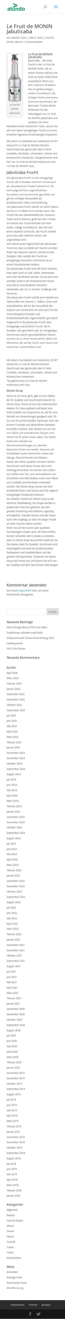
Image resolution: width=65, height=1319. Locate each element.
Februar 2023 (14, 870)
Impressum (17, 1304)
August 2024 (14, 774)
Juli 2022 (11, 907)
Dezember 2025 (16, 694)
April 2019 (12, 1115)
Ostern (10, 1231)
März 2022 (13, 928)
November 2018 (16, 1142)
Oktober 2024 (14, 763)
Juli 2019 (11, 1099)
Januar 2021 (13, 1003)
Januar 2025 (13, 747)
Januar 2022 (13, 939)
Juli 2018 (11, 1163)
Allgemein (12, 1209)
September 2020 (16, 1025)
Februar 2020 (14, 1062)
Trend (10, 1252)
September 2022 (16, 897)
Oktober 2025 (14, 704)
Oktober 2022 (14, 891)
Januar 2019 (13, 1131)
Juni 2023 (12, 849)
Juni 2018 (12, 1169)
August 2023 (14, 838)
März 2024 (13, 800)
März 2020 (13, 1057)
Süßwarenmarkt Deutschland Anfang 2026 (30, 638)
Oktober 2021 (14, 955)
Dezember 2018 (16, 1137)
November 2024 (16, 758)
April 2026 (12, 672)
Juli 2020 (11, 1035)
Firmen (33, 1304)
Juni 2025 (12, 720)
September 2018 (16, 1153)
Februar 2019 (14, 1126)
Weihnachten (14, 1257)
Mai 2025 (12, 726)
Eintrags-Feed (14, 1277)
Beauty (11, 1215)
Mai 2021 (12, 982)
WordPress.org (15, 1288)
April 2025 (12, 731)
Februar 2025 (14, 742)
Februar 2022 (14, 934)
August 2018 (14, 1158)
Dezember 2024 (16, 752)
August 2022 (14, 902)
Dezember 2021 (16, 945)
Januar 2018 (13, 1195)
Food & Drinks (15, 1220)
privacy (46, 1304)
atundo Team (19, 37)
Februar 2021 (14, 998)
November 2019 (16, 1078)
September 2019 (16, 1089)
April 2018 (12, 1179)
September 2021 (16, 960)
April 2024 (12, 795)
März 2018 (13, 1185)
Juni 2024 (12, 784)
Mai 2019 (12, 1110)
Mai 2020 (12, 1046)
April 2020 (12, 1051)
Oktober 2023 (14, 827)
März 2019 (13, 1121)
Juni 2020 (12, 1041)
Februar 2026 (14, 683)
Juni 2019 (12, 1105)
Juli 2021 (11, 971)
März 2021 (13, 993)
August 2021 (14, 966)
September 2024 (16, 769)
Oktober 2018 (14, 1147)
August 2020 (14, 1030)
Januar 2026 (13, 689)
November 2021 (16, 950)
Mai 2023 (12, 854)
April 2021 (12, 987)
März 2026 (13, 678)
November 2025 (16, 699)
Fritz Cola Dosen (16, 648)
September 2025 (16, 710)
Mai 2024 (12, 790)
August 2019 (14, 1094)
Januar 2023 (13, 875)
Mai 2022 (12, 918)
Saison (10, 1236)
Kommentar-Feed (17, 1282)
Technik (11, 1241)
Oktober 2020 (14, 1019)
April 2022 (12, 923)
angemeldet (25, 590)
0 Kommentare (33, 41)
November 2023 (16, 822)
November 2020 (16, 1014)
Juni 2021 (12, 977)
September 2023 (16, 832)
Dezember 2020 (16, 1008)
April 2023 (12, 859)
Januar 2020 (13, 1067)
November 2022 (16, 886)
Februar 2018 (14, 1190)
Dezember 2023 (16, 817)
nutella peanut (15, 643)
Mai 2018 (12, 1174)
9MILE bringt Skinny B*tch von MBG (27, 627)
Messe (19, 41)
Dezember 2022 (16, 880)
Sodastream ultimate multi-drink (25, 632)
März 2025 (13, 736)
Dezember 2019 (16, 1073)
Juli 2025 (11, 715)
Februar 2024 (14, 806)
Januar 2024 (13, 811)
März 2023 (13, 865)
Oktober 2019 (14, 1083)
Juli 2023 (11, 843)
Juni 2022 (12, 912)
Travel (10, 1247)
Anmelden (12, 1272)
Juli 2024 (11, 779)
